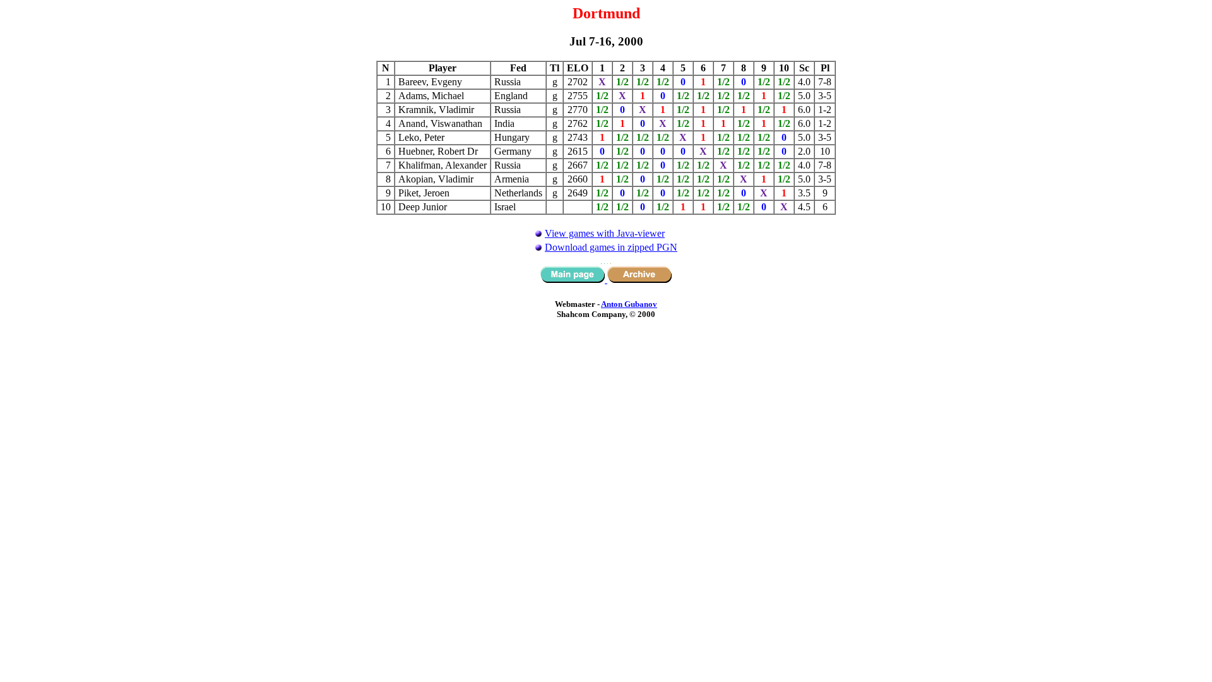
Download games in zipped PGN (611, 247)
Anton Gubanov (629, 304)
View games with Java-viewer (605, 233)
